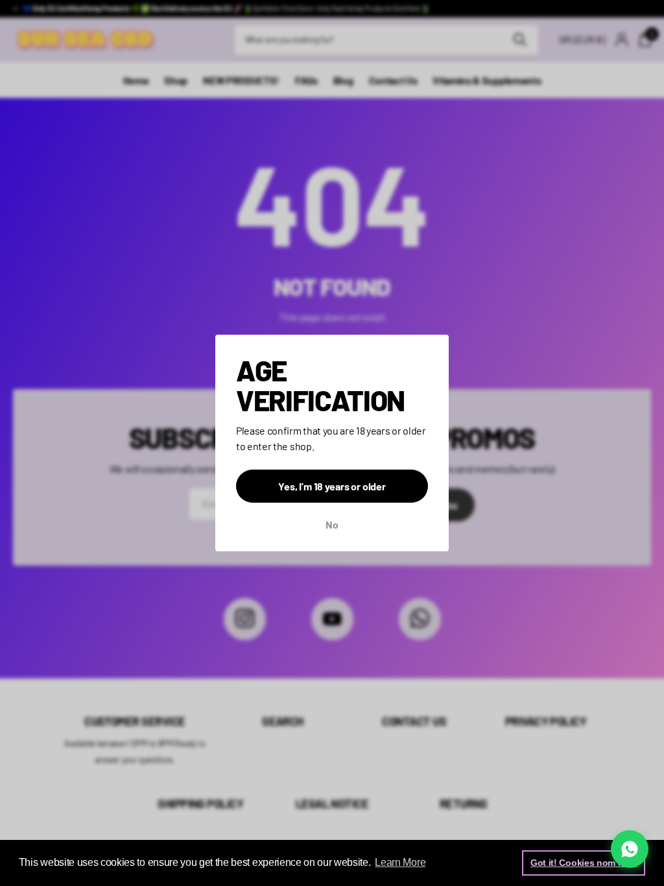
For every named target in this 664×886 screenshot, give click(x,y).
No (332, 524)
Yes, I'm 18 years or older (332, 486)
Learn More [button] (400, 862)
